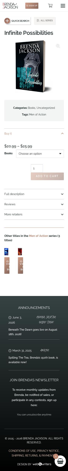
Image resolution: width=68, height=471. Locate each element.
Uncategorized (46, 107)
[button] (62, 5)
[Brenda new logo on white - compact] (10, 6)
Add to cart (47, 176)
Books (31, 107)
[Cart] (50, 5)
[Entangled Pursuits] (6, 251)
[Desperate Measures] (20, 251)
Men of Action (37, 114)
